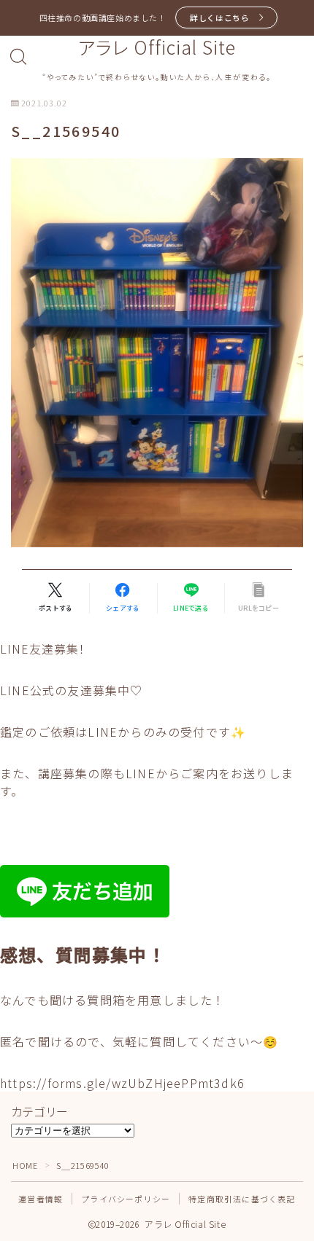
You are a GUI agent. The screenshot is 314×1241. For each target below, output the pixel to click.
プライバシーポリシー (125, 1199)
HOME (24, 1165)
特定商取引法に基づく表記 (241, 1199)
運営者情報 (40, 1199)
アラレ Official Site (157, 47)
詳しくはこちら (219, 17)
